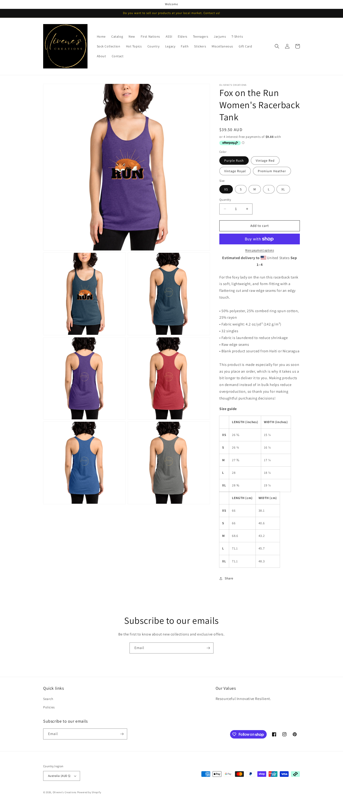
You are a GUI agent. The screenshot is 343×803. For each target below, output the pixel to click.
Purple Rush (234, 160)
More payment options (259, 250)
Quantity (225, 200)
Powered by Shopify (89, 792)
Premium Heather (272, 171)
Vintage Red (265, 160)
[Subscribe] (208, 647)
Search (48, 699)
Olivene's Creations (65, 792)
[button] (277, 46)
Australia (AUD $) (59, 776)
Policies (49, 707)
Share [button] (229, 578)
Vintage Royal (235, 171)
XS (226, 189)
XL (283, 189)
